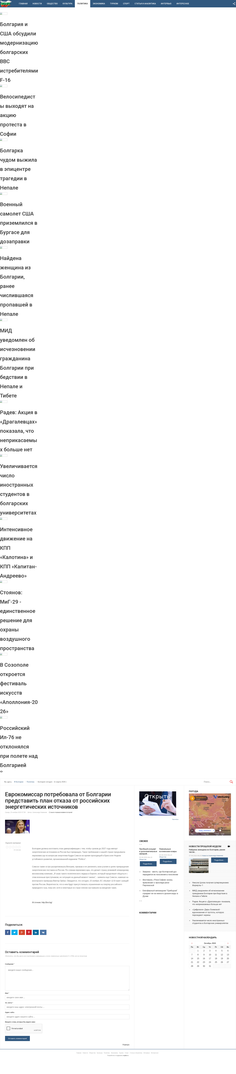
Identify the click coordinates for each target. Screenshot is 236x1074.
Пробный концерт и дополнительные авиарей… (148, 851)
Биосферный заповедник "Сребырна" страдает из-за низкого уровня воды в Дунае (160, 893)
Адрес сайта (9, 1012)
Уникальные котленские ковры (168, 850)
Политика (82, 3)
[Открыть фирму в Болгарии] (157, 815)
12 (222, 955)
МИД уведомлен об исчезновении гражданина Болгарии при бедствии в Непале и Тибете (209, 893)
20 (228, 958)
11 (216, 955)
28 (192, 966)
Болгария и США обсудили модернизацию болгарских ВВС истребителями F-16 (19, 52)
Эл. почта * (9, 1003)
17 (210, 958)
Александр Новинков (215, 856)
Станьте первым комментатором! (60, 812)
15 (198, 958)
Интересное (183, 3)
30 (204, 966)
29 (198, 966)
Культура (67, 3)
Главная (23, 3)
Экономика (99, 3)
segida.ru (125, 1055)
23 (204, 962)
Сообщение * (9, 964)
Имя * (7, 993)
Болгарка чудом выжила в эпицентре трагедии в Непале (18, 169)
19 (222, 958)
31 (210, 966)
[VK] (43, 932)
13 (228, 955)
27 (228, 962)
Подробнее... (148, 864)
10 (210, 955)
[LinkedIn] (36, 932)
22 (198, 962)
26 (222, 962)
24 (210, 962)
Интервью (166, 3)
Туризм (114, 3)
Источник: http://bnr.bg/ (42, 902)
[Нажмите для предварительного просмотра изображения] (67, 827)
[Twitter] (14, 932)
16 (204, 958)
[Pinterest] (29, 932)
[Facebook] (7, 932)
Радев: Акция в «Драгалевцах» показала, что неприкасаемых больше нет (18, 431)
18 (216, 958)
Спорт (126, 3)
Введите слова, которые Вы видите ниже (20, 1022)
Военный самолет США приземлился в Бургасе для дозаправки (18, 223)
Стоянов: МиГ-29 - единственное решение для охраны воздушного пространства (17, 620)
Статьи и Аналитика (145, 3)
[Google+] (22, 932)
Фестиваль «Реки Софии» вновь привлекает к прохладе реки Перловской (158, 883)
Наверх (126, 1045)
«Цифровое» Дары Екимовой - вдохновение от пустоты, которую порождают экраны (208, 912)
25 (216, 962)
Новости (37, 3)
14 (192, 958)
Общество (52, 3)
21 (192, 962)
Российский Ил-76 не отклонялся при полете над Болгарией (19, 746)
